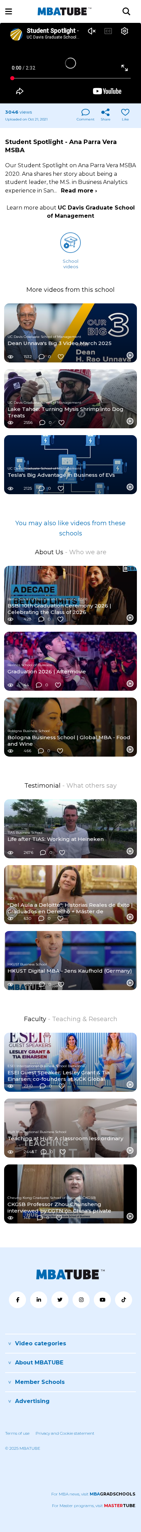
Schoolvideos (70, 263)
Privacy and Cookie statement (65, 1433)
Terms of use (17, 1433)
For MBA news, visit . (93, 1494)
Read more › (79, 190)
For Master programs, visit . (94, 1505)
